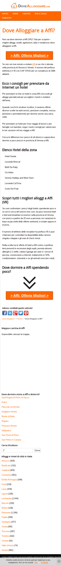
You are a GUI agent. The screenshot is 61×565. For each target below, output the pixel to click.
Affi (33, 64)
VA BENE (44, 563)
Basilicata (6, 465)
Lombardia (6, 498)
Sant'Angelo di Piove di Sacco (15, 397)
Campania (6, 475)
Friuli (4, 484)
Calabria (5, 470)
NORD (15, 14)
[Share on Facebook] (4, 313)
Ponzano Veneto (9, 425)
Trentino (5, 536)
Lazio (4, 489)
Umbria (5, 540)
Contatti (6, 18)
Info (36, 563)
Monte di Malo (8, 416)
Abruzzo (5, 460)
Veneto (5, 550)
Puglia (4, 517)
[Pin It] (26, 313)
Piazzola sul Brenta (10, 407)
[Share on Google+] (15, 313)
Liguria (5, 493)
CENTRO (26, 14)
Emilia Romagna (9, 479)
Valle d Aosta (7, 545)
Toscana (5, 531)
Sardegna (6, 522)
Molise (5, 508)
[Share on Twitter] (20, 313)
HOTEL (5, 14)
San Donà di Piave (10, 435)
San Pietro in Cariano (11, 439)
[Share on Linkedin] (10, 313)
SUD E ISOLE (41, 14)
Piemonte (6, 512)
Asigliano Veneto (9, 411)
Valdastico (6, 430)
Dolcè (4, 402)
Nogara (5, 421)
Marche (5, 503)
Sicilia (4, 526)
